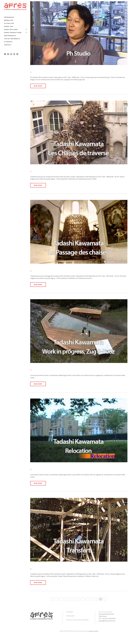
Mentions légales (93, 631)
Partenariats (70, 616)
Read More (38, 86)
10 (96, 599)
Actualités (69, 612)
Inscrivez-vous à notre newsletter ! (77, 620)
